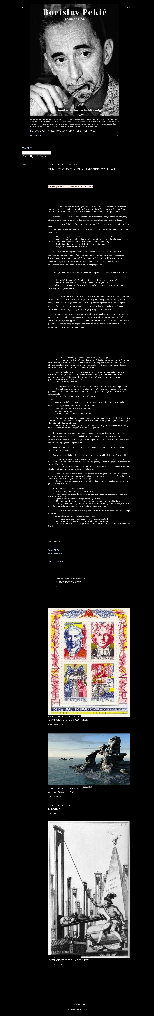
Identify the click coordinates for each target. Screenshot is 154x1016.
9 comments (58, 965)
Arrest (51, 131)
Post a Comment (55, 554)
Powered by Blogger (79, 1004)
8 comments (58, 724)
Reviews (34, 131)
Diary (71, 131)
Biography (61, 131)
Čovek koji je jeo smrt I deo (68, 719)
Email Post (57, 541)
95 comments (58, 796)
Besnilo (54, 809)
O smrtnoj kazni (68, 582)
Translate (43, 156)
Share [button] (24, 165)
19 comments (66, 587)
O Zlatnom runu (61, 792)
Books (43, 131)
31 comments (58, 813)
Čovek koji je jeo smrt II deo (69, 960)
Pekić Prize (81, 131)
